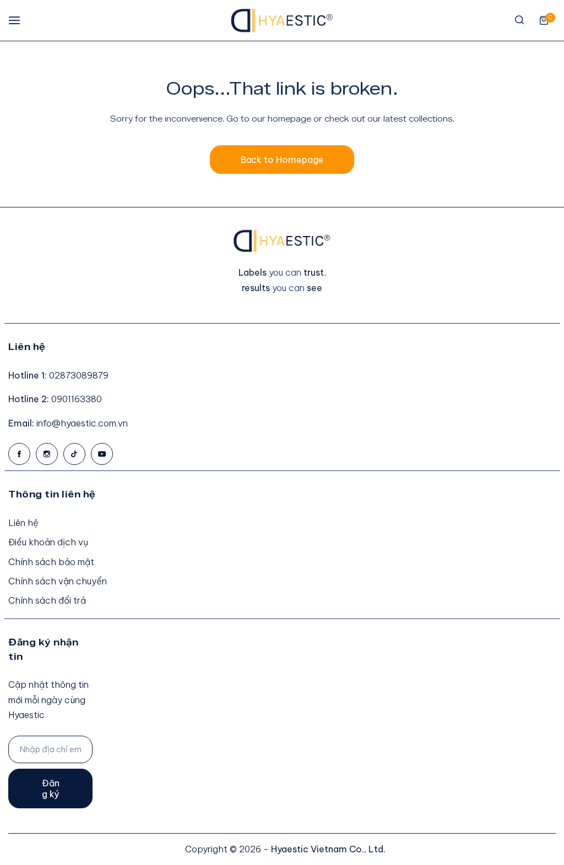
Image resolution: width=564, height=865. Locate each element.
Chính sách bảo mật (51, 561)
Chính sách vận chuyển (57, 581)
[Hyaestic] (282, 20)
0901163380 (76, 398)
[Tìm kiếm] (519, 20)
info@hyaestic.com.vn (82, 423)
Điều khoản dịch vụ (48, 542)
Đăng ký (50, 789)
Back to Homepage (282, 159)
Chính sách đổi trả (47, 600)
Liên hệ (23, 522)
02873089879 (79, 375)
